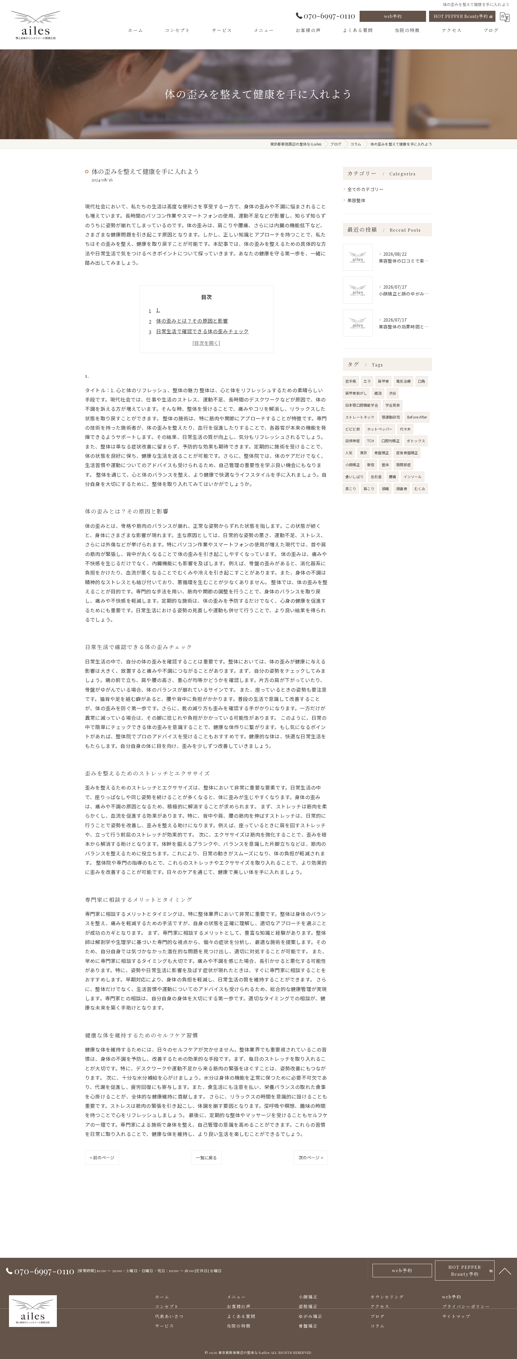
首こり (350, 488)
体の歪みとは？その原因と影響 (192, 320)
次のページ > (311, 1157)
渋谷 (392, 393)
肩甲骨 (383, 381)
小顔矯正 (352, 464)
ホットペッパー (380, 428)
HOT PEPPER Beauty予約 (461, 16)
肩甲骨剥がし (356, 393)
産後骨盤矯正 (407, 452)
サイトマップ (456, 1316)
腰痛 (392, 476)
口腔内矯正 (390, 440)
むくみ (419, 488)
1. (158, 309)
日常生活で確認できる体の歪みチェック (202, 331)
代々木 (405, 428)
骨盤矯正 (381, 452)
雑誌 (377, 393)
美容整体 (356, 200)
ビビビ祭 (352, 428)
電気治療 (403, 381)
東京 (363, 452)
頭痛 (385, 488)
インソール (413, 476)
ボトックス (416, 440)
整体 (385, 464)
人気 (348, 452)
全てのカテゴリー (365, 189)
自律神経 (352, 440)
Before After (417, 416)
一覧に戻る (206, 1157)
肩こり (369, 488)
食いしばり (354, 476)
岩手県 (350, 381)
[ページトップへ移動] (505, 1271)
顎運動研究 (391, 416)
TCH (370, 440)
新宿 (370, 464)
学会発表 (392, 404)
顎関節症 (403, 464)
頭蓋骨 (401, 488)
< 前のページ (102, 1157)
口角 (421, 381)
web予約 (393, 16)
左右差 (376, 476)
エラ (367, 381)
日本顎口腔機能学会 (361, 404)
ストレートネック (360, 416)
